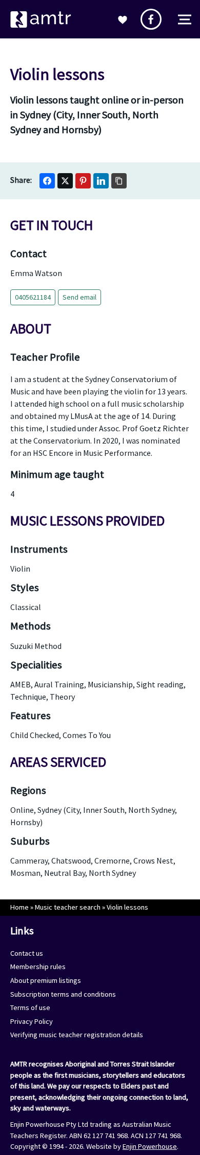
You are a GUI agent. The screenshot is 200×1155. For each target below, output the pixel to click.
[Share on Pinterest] (83, 180)
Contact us (26, 953)
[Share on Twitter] (65, 180)
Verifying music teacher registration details (76, 1034)
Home (19, 907)
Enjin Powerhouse (150, 1146)
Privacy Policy (31, 1021)
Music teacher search (68, 907)
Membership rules (38, 966)
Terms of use (30, 1007)
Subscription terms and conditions (63, 994)
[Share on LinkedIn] (101, 180)
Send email (79, 297)
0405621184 (33, 297)
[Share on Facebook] (47, 180)
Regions (28, 790)
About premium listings (45, 980)
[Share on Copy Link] (119, 180)
